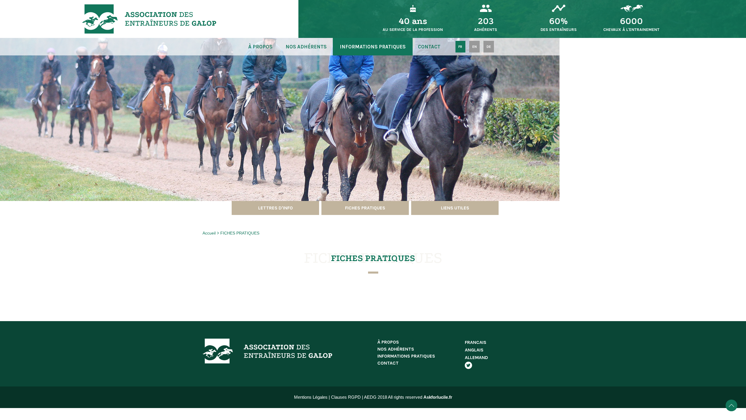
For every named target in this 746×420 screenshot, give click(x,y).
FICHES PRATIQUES (239, 233)
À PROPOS (260, 47)
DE (489, 47)
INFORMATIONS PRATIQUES (373, 47)
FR (460, 47)
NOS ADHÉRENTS (306, 47)
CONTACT (429, 47)
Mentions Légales (311, 397)
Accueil (209, 233)
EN (474, 47)
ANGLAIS (474, 350)
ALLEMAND (476, 357)
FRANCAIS (475, 342)
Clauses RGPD (346, 397)
